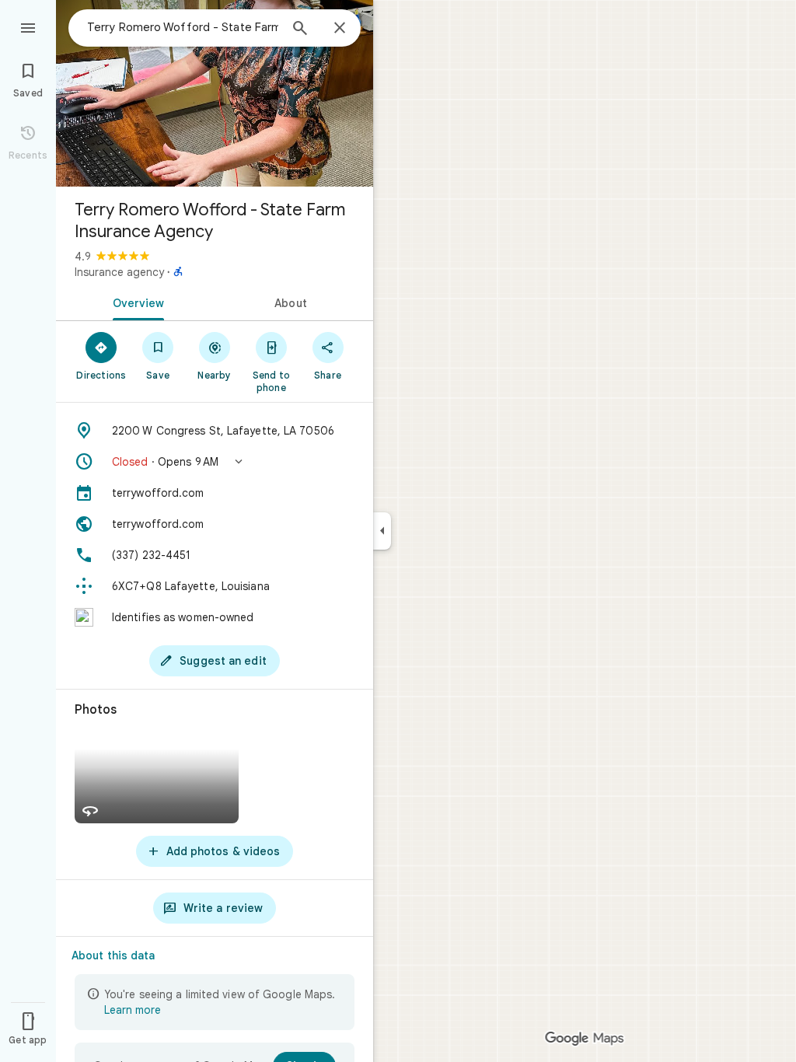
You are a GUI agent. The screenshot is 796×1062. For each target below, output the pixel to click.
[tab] (135, 301)
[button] (214, 461)
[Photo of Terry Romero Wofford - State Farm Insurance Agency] (214, 93)
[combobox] (182, 27)
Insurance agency (119, 272)
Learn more (132, 1010)
